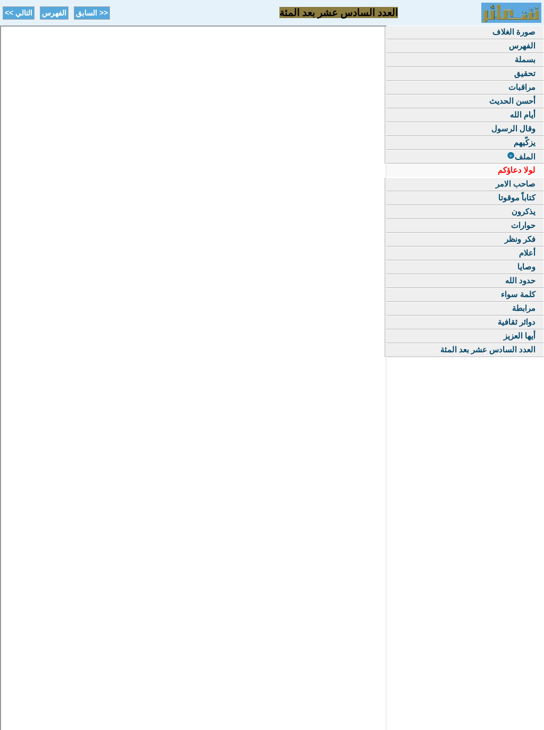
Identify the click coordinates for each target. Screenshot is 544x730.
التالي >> (18, 13)
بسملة (525, 59)
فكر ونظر (520, 238)
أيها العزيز (520, 335)
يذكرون (524, 211)
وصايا (526, 266)
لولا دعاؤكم (517, 169)
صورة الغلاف (514, 31)
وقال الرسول (513, 128)
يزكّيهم (525, 142)
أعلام (527, 252)
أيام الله (523, 114)
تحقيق (525, 73)
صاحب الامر (516, 183)
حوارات (523, 225)
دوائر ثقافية (517, 321)
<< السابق (92, 13)
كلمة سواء (518, 294)
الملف (525, 156)
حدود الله (520, 280)
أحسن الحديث (512, 100)
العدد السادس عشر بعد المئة (488, 349)
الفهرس (54, 13)
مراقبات (522, 86)
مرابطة (524, 307)
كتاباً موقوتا (517, 197)
